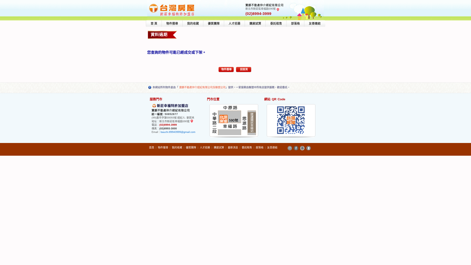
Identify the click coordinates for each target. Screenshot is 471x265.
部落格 (295, 23)
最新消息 (233, 147)
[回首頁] (172, 4)
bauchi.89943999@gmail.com (178, 131)
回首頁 (244, 69)
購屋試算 (255, 23)
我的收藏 (193, 23)
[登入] (308, 148)
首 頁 (154, 23)
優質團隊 (214, 23)
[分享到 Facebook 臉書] (296, 148)
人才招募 (234, 23)
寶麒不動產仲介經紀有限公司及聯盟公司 (202, 87)
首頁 (152, 147)
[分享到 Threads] (302, 148)
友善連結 (315, 23)
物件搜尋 (172, 23)
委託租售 (276, 23)
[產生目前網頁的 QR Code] (290, 148)
